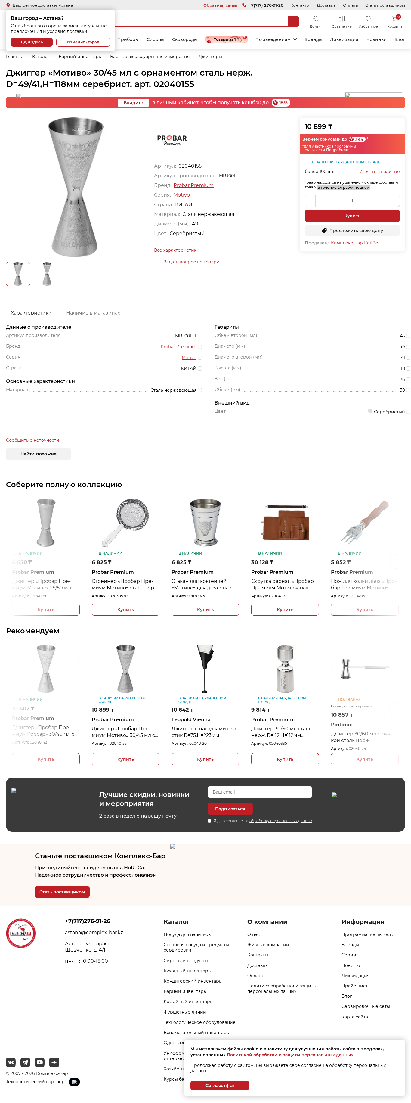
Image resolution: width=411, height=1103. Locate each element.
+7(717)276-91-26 (87, 921)
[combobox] (192, 21)
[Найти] (293, 21)
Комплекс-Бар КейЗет (355, 243)
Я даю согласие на (263, 821)
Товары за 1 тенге (227, 39)
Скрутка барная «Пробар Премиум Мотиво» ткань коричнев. (205, 584)
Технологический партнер (36, 1081)
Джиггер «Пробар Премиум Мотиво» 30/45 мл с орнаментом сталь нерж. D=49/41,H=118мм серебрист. (77, 732)
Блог (399, 39)
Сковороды (184, 39)
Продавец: (317, 243)
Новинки (376, 39)
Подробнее (337, 150)
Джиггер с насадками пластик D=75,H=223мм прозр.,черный (158, 732)
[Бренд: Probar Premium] (172, 140)
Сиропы (155, 39)
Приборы (128, 39)
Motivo (181, 195)
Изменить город (83, 42)
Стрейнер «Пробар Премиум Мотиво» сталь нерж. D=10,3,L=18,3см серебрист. (47, 584)
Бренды (313, 39)
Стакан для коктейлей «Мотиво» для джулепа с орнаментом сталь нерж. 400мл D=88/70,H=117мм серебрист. (125, 584)
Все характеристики (176, 250)
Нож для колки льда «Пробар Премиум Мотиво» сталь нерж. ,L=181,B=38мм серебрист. (286, 584)
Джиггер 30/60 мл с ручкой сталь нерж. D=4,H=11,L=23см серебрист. (315, 737)
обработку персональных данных (280, 821)
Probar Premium (194, 185)
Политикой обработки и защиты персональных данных (290, 1055)
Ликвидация (344, 39)
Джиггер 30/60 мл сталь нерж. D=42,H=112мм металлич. (235, 732)
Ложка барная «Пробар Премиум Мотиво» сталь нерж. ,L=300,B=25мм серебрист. (364, 584)
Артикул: (22, 596)
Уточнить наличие (379, 171)
